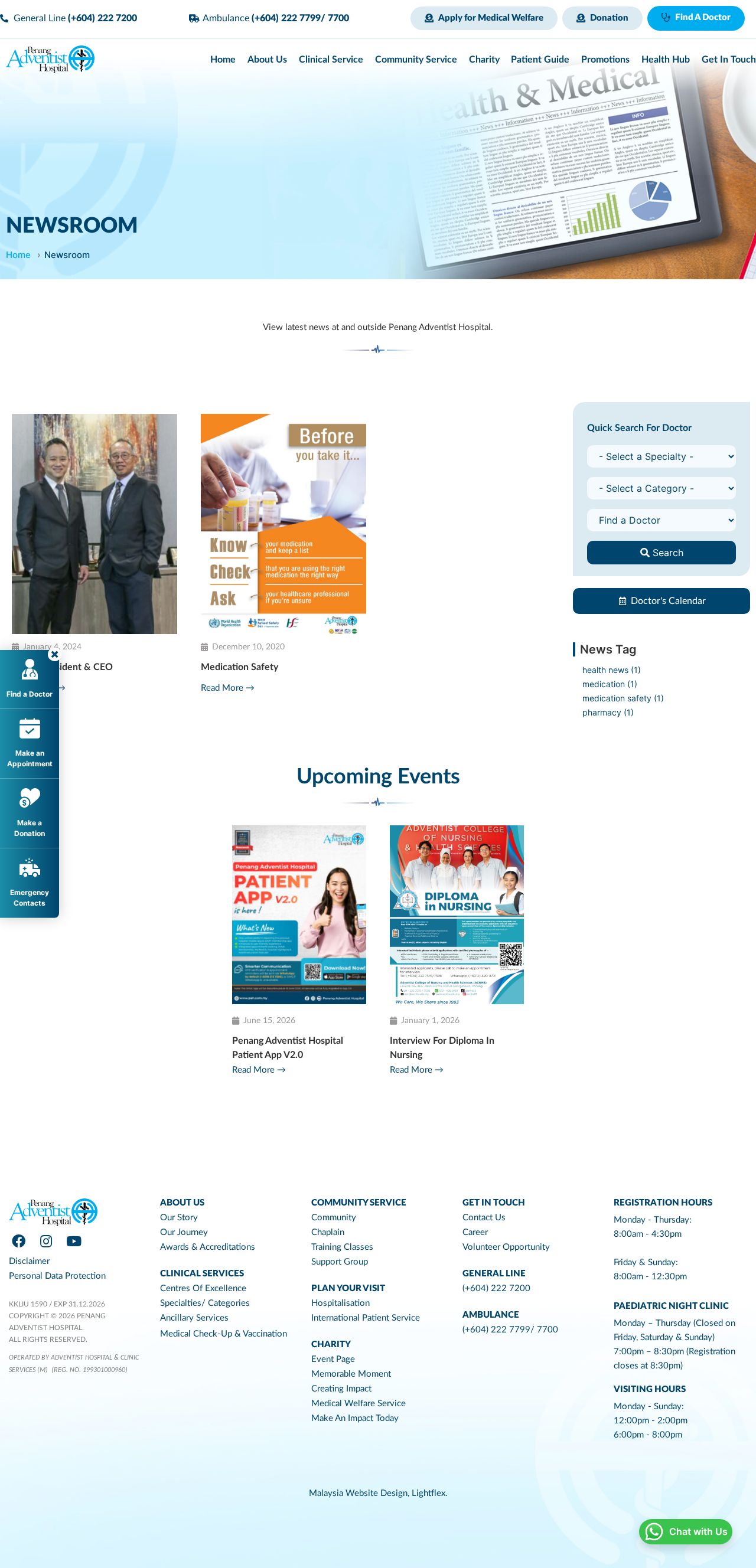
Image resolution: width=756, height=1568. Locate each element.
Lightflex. (430, 1493)
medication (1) (609, 684)
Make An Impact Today (355, 1418)
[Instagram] (46, 1241)
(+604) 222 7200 (496, 1288)
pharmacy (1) (608, 712)
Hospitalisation (340, 1303)
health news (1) (611, 670)
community (333, 1217)
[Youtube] (73, 1241)
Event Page (333, 1359)
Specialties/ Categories (205, 1303)
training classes (342, 1247)
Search (666, 552)
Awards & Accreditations (207, 1247)
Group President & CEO (62, 667)
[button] (484, 18)
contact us (484, 1217)
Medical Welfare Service (358, 1403)
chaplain (327, 1232)
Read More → (228, 688)
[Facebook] (18, 1241)
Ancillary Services (194, 1318)
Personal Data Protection (57, 1276)
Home (18, 254)
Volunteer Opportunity (506, 1247)
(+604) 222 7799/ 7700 (510, 1329)
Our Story (179, 1217)
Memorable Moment (351, 1374)
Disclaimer (29, 1261)
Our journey (184, 1232)
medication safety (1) (623, 698)
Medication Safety (239, 667)
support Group (339, 1261)
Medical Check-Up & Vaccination (223, 1333)
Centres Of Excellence (203, 1288)
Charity (331, 1344)
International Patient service (365, 1318)
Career (475, 1232)
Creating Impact (341, 1388)
